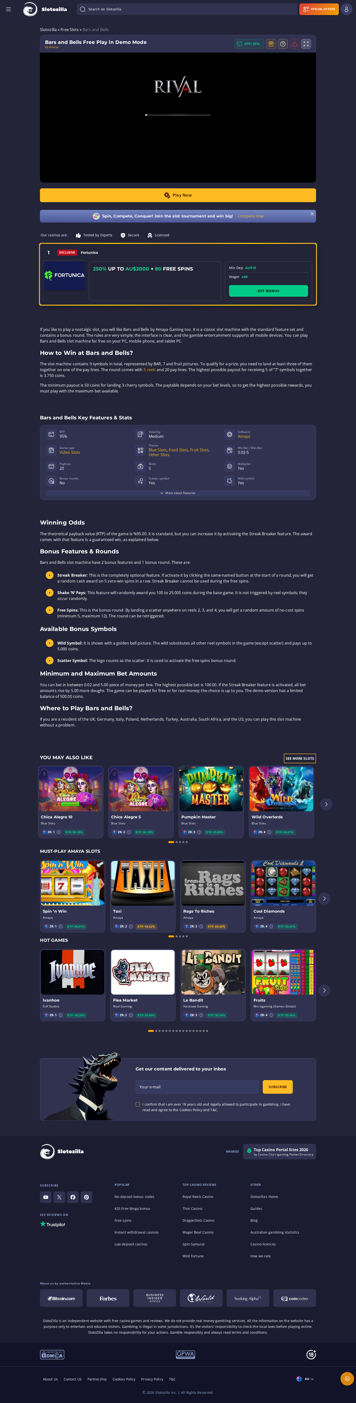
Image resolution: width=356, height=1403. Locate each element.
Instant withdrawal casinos (137, 1232)
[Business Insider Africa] (154, 1298)
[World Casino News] (201, 1298)
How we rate (260, 1256)
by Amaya (52, 47)
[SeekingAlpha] (248, 1298)
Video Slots (70, 452)
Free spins (123, 1220)
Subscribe (278, 1086)
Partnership (97, 1379)
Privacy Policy (152, 1379)
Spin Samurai (194, 1244)
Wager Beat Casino (198, 1232)
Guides (256, 1208)
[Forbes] (108, 1298)
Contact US (73, 1379)
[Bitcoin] (61, 1298)
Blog (253, 1220)
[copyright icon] (52, 1354)
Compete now (250, 216)
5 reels (150, 369)
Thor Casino (192, 1208)
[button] (58, 832)
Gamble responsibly (186, 1332)
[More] (347, 1379)
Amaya (244, 436)
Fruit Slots (199, 450)
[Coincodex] (294, 1298)
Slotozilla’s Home (264, 1196)
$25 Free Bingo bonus (132, 1208)
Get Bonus (268, 290)
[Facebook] (73, 1197)
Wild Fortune (193, 1256)
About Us (50, 1379)
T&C (172, 1379)
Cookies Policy (124, 1379)
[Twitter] (59, 1197)
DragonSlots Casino (199, 1220)
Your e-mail (150, 1087)
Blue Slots (158, 450)
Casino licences (263, 1244)
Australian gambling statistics (274, 1232)
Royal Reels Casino (198, 1196)
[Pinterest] (86, 1197)
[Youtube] (46, 1197)
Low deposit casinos (131, 1244)
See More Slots (300, 758)
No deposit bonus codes (134, 1196)
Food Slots (178, 450)
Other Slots (159, 454)
